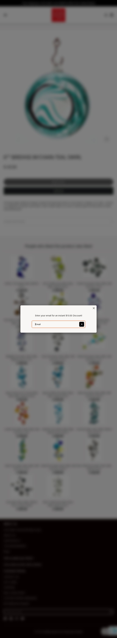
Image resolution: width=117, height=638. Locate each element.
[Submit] (81, 324)
